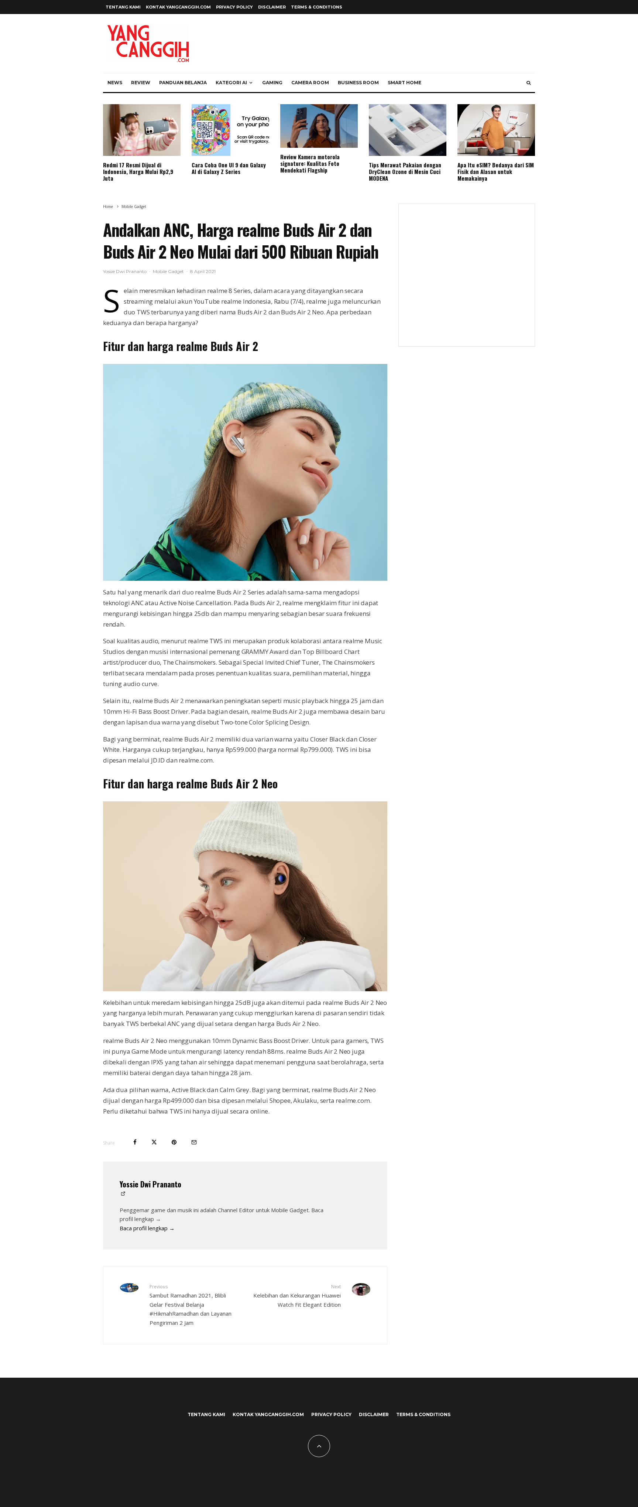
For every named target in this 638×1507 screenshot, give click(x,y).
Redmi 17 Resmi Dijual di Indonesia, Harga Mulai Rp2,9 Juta (138, 171)
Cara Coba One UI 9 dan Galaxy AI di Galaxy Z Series (229, 168)
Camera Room (310, 82)
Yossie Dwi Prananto (125, 271)
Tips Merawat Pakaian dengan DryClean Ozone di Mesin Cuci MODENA (405, 171)
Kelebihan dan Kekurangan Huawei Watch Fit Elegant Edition (297, 1295)
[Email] (194, 1142)
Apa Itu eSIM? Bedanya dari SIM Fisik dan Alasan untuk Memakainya (495, 171)
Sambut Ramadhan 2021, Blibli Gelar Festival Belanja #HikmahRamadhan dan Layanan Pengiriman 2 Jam (190, 1304)
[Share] (135, 1142)
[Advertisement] (467, 279)
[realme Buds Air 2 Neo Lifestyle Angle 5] (245, 896)
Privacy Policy (234, 7)
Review (140, 82)
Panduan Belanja (183, 82)
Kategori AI (231, 82)
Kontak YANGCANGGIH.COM (178, 7)
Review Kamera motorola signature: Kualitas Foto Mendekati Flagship (310, 163)
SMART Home (404, 82)
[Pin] (174, 1142)
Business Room (358, 82)
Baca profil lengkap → (147, 1228)
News (114, 82)
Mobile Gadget (168, 271)
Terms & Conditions (316, 7)
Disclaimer (272, 7)
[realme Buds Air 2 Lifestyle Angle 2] (245, 472)
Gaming (272, 82)
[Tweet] (154, 1142)
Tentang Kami (123, 7)
